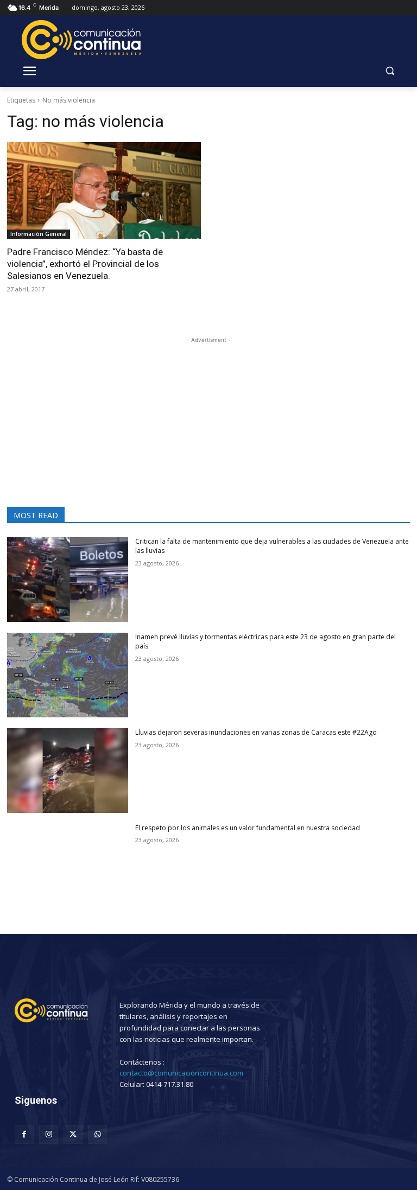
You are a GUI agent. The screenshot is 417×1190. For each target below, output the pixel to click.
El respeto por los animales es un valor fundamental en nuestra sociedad (247, 827)
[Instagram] (48, 1134)
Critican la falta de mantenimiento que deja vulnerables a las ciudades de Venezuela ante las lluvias (272, 546)
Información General (38, 234)
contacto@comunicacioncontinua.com (181, 1073)
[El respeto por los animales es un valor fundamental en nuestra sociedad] (67, 866)
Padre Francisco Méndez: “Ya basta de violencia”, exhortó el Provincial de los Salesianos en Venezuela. (85, 263)
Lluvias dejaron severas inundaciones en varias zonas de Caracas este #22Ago (256, 732)
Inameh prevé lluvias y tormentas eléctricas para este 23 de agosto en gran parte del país (265, 641)
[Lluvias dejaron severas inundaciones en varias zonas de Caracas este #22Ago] (67, 770)
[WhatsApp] (97, 1134)
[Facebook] (24, 1134)
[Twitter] (73, 1134)
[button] (389, 71)
